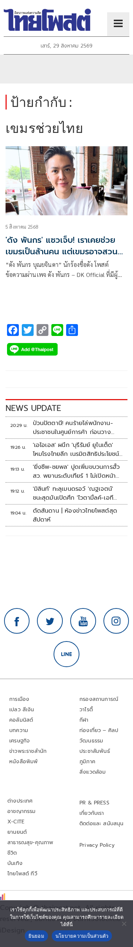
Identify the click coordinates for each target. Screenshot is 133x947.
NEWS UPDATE (33, 408)
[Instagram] (116, 621)
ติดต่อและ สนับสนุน (101, 823)
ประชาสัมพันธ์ (94, 751)
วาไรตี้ (86, 709)
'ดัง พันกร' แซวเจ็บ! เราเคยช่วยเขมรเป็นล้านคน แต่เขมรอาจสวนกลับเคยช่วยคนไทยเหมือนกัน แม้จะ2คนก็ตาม (62, 257)
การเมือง (19, 699)
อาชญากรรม (21, 811)
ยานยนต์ (17, 832)
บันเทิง (15, 863)
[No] (123, 923)
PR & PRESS (94, 803)
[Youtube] (83, 621)
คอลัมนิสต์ (21, 720)
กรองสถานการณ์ (98, 699)
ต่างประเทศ (20, 801)
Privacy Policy (97, 845)
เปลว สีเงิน (21, 709)
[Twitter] (50, 621)
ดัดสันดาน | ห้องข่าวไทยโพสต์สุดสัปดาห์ (75, 515)
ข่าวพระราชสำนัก (28, 751)
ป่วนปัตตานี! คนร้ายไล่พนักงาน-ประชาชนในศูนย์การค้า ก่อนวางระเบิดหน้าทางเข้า (73, 428)
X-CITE (15, 822)
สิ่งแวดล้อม (92, 772)
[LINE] (66, 654)
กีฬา (84, 720)
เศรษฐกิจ (19, 741)
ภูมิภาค (87, 761)
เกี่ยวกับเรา (91, 813)
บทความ (18, 730)
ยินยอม (36, 936)
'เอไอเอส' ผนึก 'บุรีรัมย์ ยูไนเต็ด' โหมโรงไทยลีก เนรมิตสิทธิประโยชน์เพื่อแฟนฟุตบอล (76, 449)
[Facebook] (17, 621)
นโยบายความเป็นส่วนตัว (82, 936)
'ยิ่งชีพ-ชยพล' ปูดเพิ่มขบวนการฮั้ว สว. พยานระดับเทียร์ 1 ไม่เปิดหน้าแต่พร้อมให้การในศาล (76, 471)
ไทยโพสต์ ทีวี (22, 874)
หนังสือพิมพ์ (23, 761)
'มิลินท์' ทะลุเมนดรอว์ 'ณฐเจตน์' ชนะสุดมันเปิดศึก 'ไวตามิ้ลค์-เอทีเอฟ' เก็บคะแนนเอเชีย (73, 493)
